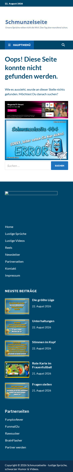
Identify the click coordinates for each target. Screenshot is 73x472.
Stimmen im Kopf (44, 342)
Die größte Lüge (43, 300)
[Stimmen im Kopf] (17, 342)
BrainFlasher (13, 440)
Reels (8, 247)
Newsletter (12, 254)
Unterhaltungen (43, 321)
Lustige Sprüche (15, 233)
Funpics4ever (14, 419)
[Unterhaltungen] (17, 321)
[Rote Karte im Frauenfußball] (17, 363)
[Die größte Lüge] (17, 300)
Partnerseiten (14, 261)
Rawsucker (12, 433)
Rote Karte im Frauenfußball (42, 365)
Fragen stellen (42, 384)
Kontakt (10, 268)
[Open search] (63, 45)
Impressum (12, 275)
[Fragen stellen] (17, 384)
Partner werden (15, 447)
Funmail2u (12, 426)
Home (9, 226)
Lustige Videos (15, 240)
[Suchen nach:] (36, 165)
